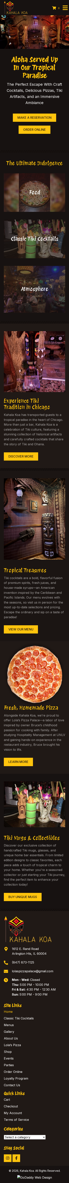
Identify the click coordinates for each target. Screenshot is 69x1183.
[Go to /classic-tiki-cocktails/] (34, 238)
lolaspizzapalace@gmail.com (32, 971)
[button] (8, 1158)
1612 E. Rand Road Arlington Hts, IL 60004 (29, 951)
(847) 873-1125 (23, 962)
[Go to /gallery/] (34, 289)
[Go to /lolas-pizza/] (34, 192)
